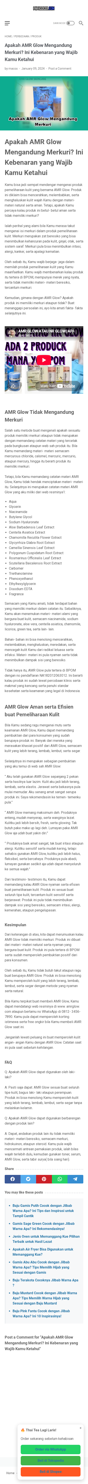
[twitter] (28, 1179)
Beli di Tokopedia (51, 1461)
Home (10, 1473)
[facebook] (13, 1179)
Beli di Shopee (51, 1472)
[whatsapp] (60, 1179)
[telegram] (75, 1179)
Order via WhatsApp (50, 1449)
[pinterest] (44, 1179)
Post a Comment (59, 68)
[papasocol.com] (44, 8)
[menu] (10, 23)
